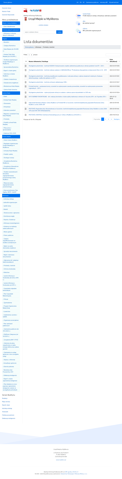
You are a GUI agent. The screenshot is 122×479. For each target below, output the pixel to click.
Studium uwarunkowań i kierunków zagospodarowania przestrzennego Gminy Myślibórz (10, 175)
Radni (5, 96)
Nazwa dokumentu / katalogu (38, 61)
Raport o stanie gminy (10, 70)
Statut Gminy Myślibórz (10, 140)
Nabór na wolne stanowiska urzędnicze (9, 247)
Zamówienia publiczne (92, 2)
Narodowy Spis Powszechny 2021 (8, 371)
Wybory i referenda (9, 359)
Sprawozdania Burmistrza (11, 67)
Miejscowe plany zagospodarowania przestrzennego (8, 185)
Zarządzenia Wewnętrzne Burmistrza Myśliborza (10, 167)
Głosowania (7, 103)
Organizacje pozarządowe (11, 320)
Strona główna (7, 2)
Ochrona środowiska (9, 269)
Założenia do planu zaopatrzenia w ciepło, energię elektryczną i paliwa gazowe (11, 346)
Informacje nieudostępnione (11, 223)
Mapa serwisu (6, 401)
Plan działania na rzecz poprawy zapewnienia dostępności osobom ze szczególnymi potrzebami (10, 387)
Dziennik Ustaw (6, 8)
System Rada (86, 14)
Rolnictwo (6, 272)
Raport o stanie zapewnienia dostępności (10, 379)
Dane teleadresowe (9, 26)
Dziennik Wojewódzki (8, 14)
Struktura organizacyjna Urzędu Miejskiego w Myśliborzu (10, 61)
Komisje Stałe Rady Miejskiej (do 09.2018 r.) (9, 55)
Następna (116, 119)
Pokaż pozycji (30, 54)
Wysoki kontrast (114, 2)
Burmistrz (6, 42)
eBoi (84, 21)
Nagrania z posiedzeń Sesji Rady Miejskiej (11, 114)
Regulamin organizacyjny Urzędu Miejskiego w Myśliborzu (10, 145)
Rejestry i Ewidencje (9, 219)
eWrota (85, 28)
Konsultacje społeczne (10, 363)
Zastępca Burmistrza (9, 45)
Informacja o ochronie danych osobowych (9, 34)
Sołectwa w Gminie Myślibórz (9, 75)
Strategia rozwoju (9, 157)
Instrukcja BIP (104, 2)
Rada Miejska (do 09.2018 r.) (10, 50)
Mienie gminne (8, 232)
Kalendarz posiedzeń (10, 110)
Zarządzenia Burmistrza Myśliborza (10, 162)
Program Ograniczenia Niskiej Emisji (9, 307)
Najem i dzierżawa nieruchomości (8, 255)
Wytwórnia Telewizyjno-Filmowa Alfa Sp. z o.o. (74, 474)
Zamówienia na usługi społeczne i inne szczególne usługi (11, 354)
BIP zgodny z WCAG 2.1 (71, 472)
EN (80, 2)
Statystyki (5, 411)
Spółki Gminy (7, 206)
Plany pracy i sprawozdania (7, 129)
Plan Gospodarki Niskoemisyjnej (8, 295)
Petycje (6, 299)
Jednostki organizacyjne (10, 202)
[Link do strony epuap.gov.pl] (35, 10)
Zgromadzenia (8, 302)
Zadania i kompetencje (10, 79)
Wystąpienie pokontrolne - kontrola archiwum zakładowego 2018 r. (48, 82)
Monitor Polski (6, 11)
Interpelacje (7, 107)
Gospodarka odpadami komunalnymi (9, 289)
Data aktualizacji (113, 60)
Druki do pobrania (9, 366)
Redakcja (4, 398)
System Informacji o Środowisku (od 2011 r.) (9, 284)
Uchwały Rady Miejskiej (10, 150)
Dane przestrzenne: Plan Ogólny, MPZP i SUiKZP (10, 191)
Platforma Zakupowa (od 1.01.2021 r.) (10, 335)
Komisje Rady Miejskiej (10, 100)
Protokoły (6, 119)
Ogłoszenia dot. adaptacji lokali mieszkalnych (10, 261)
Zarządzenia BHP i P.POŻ (11, 340)
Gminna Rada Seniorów (10, 89)
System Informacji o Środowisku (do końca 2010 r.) (10, 277)
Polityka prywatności (8, 415)
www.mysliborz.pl (61, 460)
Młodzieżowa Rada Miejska (11, 86)
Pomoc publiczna (8, 235)
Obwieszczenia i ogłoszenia (11, 213)
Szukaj (59, 32)
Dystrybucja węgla (9, 216)
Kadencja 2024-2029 (10, 133)
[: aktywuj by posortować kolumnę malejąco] (26, 60)
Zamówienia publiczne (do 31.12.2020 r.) (11, 330)
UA (77, 2)
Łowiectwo (7, 311)
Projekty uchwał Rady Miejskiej (9, 123)
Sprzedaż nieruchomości (10, 251)
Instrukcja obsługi (9, 199)
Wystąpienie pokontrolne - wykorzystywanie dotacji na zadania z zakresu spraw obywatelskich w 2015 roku (60, 92)
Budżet (6, 209)
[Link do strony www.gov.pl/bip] (26, 10)
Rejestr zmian (6, 405)
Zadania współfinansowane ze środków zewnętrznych (9, 240)
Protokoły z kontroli (9, 265)
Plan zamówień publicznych (7, 324)
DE (83, 2)
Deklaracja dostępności (10, 375)
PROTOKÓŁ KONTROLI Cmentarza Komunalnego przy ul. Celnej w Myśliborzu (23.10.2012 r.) (55, 115)
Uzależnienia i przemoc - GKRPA (10, 316)
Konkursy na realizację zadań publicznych (9, 227)
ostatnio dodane (43, 25)
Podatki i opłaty (8, 154)
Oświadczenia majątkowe (11, 82)
